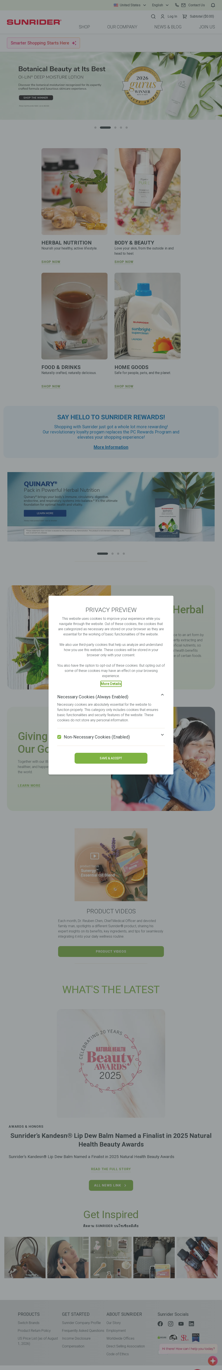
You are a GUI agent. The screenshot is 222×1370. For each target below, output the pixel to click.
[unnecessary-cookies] (59, 737)
